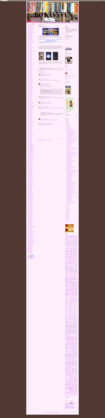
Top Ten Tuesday (74, 381)
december (68, 125)
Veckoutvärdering (71, 389)
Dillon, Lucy (30, 74)
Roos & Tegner (73, 366)
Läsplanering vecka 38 (69, 173)
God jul (76, 276)
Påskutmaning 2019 (73, 358)
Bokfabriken (68, 251)
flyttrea (67, 273)
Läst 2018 (50, 22)
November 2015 (67, 344)
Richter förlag (69, 366)
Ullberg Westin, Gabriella (32, 231)
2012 (66, 221)
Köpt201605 (75, 308)
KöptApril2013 (70, 317)
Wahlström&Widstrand (68, 392)
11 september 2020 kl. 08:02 (48, 112)
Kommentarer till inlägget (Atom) (46, 140)
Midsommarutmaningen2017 (68, 336)
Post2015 (74, 354)
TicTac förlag (71, 379)
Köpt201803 (70, 312)
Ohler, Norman (30, 180)
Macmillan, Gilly (31, 160)
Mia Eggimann (42, 123)
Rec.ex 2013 (75, 361)
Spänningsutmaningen (67, 374)
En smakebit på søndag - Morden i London (72, 192)
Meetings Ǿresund (73, 334)
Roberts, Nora (30, 191)
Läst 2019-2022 (54, 22)
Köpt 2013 (76, 300)
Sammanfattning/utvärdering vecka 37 (71, 172)
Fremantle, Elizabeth (31, 89)
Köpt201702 (75, 310)
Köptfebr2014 (66, 318)
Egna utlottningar (67, 266)
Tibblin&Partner (67, 379)
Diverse (75, 264)
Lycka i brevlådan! (69, 146)
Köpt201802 (66, 312)
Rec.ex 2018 (72, 362)
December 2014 (74, 262)
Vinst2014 (71, 390)
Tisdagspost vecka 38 (69, 169)
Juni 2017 (70, 294)
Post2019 (68, 356)
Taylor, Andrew (30, 222)
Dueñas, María (30, 77)
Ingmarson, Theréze (31, 112)
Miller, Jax (30, 166)
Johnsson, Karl (30, 124)
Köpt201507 (75, 306)
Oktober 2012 (70, 346)
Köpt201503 (75, 305)
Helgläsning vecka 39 (69, 141)
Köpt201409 (70, 304)
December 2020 (74, 263)
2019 (66, 213)
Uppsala (73, 75)
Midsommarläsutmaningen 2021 (69, 335)
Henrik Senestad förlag (73, 280)
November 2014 (74, 343)
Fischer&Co (70, 272)
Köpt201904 (75, 313)
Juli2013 (66, 292)
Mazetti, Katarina (31, 163)
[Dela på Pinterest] (50, 68)
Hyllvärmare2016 (67, 285)
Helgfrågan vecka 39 (69, 144)
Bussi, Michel (30, 49)
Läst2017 (47, 22)
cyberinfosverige (66, 261)
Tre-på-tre (72, 382)
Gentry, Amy (30, 91)
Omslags (69, 350)
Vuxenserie (66, 391)
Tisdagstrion (75, 380)
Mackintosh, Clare (31, 159)
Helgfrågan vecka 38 (69, 162)
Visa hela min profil (67, 32)
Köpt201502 (70, 305)
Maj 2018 (71, 330)
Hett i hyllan (67, 281)
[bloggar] (66, 405)
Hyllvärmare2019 (73, 286)
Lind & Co (67, 321)
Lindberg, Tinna (30, 148)
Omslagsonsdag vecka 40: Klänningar (71, 131)
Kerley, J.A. (30, 129)
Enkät (70, 267)
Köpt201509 (70, 307)
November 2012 (68, 343)
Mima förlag (73, 336)
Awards (66, 247)
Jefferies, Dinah (30, 119)
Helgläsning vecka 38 (69, 158)
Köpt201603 (66, 308)
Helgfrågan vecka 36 (69, 198)
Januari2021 (76, 290)
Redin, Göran (30, 186)
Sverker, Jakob (30, 218)
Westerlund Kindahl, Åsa (31, 242)
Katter (73, 298)
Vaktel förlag (66, 385)
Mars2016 (66, 333)
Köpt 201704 (67, 301)
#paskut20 (74, 235)
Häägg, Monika (30, 110)
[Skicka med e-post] (47, 68)
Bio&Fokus (75, 248)
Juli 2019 (71, 291)
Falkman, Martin (31, 83)
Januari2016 (67, 289)
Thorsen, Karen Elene (31, 226)
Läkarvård (69, 323)
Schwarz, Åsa (30, 206)
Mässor (69, 340)
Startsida (51, 138)
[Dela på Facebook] (49, 68)
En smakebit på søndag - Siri (70, 157)
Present (73, 357)
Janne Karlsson (67, 288)
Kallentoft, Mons (31, 125)
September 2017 (73, 369)
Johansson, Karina (31, 123)
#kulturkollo (71, 235)
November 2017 (73, 344)
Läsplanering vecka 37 (69, 191)
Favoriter (66, 269)
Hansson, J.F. (30, 98)
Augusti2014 (75, 244)
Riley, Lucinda (30, 190)
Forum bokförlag (73, 273)
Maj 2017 (67, 330)
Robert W (42, 83)
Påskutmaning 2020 (67, 359)
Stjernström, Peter (31, 215)
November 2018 (67, 345)
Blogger (58, 412)
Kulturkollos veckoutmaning (73, 299)
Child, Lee (30, 55)
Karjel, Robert (30, 126)
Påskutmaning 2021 (73, 359)
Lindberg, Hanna (31, 147)
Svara (41, 76)
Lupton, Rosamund (31, 154)
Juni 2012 (71, 293)
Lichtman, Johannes (31, 144)
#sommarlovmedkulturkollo (71, 236)
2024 (66, 119)
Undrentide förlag (74, 383)
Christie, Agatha (30, 56)
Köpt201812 (66, 313)
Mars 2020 (73, 332)
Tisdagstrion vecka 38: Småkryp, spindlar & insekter (72, 171)
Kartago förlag (66, 298)
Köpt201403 (70, 303)
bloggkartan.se (67, 76)
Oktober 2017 (68, 347)
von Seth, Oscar (30, 235)
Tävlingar (69, 383)
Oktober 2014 (75, 346)
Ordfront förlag (74, 351)
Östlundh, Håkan (31, 252)
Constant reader (67, 260)
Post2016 (66, 355)
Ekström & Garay (74, 266)
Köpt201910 (74, 314)
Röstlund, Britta (30, 197)
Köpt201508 (66, 307)
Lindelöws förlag (71, 321)
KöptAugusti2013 (74, 317)
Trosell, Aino (30, 229)
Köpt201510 (75, 307)
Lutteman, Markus (31, 155)
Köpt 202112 (66, 302)
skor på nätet (69, 405)
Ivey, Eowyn (30, 113)
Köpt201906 (66, 314)
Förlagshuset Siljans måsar (68, 276)
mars (67, 209)
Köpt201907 (70, 314)
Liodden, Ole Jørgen (31, 152)
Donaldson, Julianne (31, 76)
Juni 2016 (66, 294)
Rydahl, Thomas (30, 195)
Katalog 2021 (70, 298)
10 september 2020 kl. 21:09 (48, 74)
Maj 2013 (69, 329)
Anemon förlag (70, 239)
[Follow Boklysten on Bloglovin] (68, 53)
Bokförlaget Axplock (74, 251)
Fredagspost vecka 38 (69, 159)
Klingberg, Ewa (30, 130)
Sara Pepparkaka (43, 112)
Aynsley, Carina (30, 33)
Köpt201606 (66, 309)
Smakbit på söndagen (71, 372)
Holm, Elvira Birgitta (31, 106)
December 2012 (68, 262)
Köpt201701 (70, 310)
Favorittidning (68, 168)
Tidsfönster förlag (67, 380)
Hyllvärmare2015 (74, 284)
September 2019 (73, 370)
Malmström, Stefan (31, 161)
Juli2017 (67, 293)
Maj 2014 (72, 329)
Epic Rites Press (74, 267)
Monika (41, 106)
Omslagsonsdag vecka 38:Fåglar (70, 166)
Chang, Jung (30, 53)
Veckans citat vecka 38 (69, 161)
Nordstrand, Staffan (31, 179)
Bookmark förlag (67, 258)
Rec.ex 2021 (74, 363)
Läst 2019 (66, 327)
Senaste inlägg (40, 138)
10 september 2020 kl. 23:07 (46, 96)
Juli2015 (73, 292)
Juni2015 (66, 295)
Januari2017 (71, 289)
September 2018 (67, 370)
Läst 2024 (62, 22)
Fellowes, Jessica (31, 85)
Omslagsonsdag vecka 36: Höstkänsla (71, 201)
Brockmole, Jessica (31, 47)
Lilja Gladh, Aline (31, 146)
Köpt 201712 (71, 301)
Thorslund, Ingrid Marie (31, 227)
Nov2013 (72, 342)
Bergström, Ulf (30, 38)
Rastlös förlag (75, 360)
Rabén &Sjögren (72, 360)
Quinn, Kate (30, 185)
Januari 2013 (71, 288)
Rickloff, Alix (30, 189)
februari (68, 210)
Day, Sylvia (30, 71)
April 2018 (75, 240)
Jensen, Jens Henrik (31, 121)
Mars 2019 (69, 332)
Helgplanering (74, 279)
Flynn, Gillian (30, 88)
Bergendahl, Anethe (31, 36)
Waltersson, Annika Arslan (32, 236)
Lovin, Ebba (30, 153)
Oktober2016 (71, 349)
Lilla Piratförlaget (75, 320)
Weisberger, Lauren (31, 240)
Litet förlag (75, 321)
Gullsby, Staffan (30, 95)
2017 (66, 215)
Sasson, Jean (30, 203)
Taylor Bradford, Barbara (31, 221)
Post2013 (66, 354)
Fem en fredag (75, 271)
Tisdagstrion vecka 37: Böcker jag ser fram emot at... (72, 187)
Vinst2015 (75, 390)
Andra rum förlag (73, 238)
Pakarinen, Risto (30, 183)
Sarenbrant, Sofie (31, 202)
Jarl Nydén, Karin (31, 117)
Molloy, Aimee (30, 169)
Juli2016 (76, 292)
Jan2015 (76, 287)
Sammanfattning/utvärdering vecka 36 (71, 190)
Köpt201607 (70, 309)
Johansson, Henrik (31, 122)
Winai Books (70, 393)
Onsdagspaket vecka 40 (69, 129)
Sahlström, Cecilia (31, 198)
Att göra (73, 242)
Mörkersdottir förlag (73, 340)
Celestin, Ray (30, 52)
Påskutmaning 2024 (67, 360)
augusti (68, 204)
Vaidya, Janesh (30, 232)
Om (29, 22)
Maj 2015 (76, 329)
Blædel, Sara (30, 41)
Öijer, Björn (30, 251)
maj (67, 207)
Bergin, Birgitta (30, 37)
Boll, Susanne (30, 43)
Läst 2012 (67, 325)
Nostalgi (69, 342)
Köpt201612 (66, 310)
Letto (71, 320)
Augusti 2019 (66, 244)
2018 (66, 214)
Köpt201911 (66, 315)
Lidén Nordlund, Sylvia (31, 145)
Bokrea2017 (75, 256)
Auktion (71, 246)
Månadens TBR (75, 338)
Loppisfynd (66, 322)
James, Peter (30, 115)
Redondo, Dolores (31, 187)
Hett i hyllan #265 (69, 181)
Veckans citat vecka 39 (69, 143)
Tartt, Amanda (30, 220)
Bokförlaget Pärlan (72, 253)
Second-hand (66, 367)
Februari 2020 (74, 270)
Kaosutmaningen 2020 (73, 296)
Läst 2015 (40, 22)
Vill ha (76, 389)
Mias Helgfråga (43, 37)
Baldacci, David (30, 35)
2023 (66, 120)
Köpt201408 (66, 304)
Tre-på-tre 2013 (75, 382)
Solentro (66, 373)
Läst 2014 (37, 22)
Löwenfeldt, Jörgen (31, 157)
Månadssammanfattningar (70, 339)
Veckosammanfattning (69, 388)
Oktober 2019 (67, 348)
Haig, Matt (30, 96)
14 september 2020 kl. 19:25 (47, 123)
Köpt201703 (66, 311)
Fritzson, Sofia (30, 90)
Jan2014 (73, 287)
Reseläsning (74, 365)
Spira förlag (74, 373)
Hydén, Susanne (30, 107)
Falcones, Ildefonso (31, 82)
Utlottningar (67, 384)
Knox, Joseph (30, 131)
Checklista (76, 259)
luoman (54, 412)
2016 (66, 216)
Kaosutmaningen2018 (73, 297)
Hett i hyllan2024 (74, 282)
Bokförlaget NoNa (67, 252)
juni (67, 206)
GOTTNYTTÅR (67, 277)
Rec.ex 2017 (66, 362)
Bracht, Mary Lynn (31, 46)
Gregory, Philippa (31, 93)
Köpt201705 (70, 311)
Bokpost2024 (67, 255)
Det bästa (71, 264)
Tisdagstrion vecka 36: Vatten (70, 202)
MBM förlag (66, 334)
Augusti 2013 (69, 243)
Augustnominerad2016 (67, 246)
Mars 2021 (76, 332)
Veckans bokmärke (74, 385)
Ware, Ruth (30, 237)
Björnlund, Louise (31, 40)
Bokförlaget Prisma (67, 253)
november (68, 126)
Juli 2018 (67, 291)
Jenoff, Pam (30, 120)
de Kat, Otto (30, 72)
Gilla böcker (73, 276)
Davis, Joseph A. (31, 70)
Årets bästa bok (73, 394)
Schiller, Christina (31, 205)
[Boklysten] (66, 66)
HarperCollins (71, 278)
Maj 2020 (66, 331)
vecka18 (70, 385)
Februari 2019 (69, 270)
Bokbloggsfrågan (67, 250)
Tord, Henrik (30, 228)
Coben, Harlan (30, 60)
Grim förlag (75, 277)
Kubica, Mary (30, 133)
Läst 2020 (71, 327)
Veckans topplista (74, 386)
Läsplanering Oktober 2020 (70, 130)
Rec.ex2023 (75, 364)
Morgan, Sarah (30, 170)
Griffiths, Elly (30, 94)
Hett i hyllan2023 (68, 282)
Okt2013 (66, 346)
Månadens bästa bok (73, 337)
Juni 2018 (74, 294)
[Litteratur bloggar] (72, 407)
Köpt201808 (75, 312)
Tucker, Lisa (30, 230)
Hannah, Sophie (30, 97)
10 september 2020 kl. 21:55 (49, 90)
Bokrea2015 (66, 256)
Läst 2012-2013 (33, 22)
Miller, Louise (30, 167)
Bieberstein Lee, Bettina (31, 39)
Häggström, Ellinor (31, 109)
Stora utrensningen (75, 375)
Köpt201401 (75, 302)
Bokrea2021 (73, 257)
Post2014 (70, 354)
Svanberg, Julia (30, 217)
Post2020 (74, 356)
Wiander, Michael (31, 243)
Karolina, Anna (30, 127)
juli (67, 205)
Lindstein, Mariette (31, 151)
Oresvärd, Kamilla (31, 181)
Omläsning (75, 349)
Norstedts (66, 342)
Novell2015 (76, 342)
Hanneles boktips (43, 74)
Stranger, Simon (30, 216)
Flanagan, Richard (31, 87)
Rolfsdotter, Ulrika (31, 194)
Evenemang (66, 268)
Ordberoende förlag (70, 351)
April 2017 (71, 240)
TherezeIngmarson (75, 378)
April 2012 (67, 240)
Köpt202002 (74, 315)
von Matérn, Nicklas (31, 234)
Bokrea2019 (66, 257)
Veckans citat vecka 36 (69, 197)
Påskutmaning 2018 (67, 358)
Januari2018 (75, 289)
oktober (68, 127)
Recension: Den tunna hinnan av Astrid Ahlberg (71, 153)
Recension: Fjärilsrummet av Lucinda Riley (72, 182)
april (67, 208)
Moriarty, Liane (30, 171)
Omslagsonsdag (74, 350)
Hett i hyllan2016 (75, 281)
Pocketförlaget (67, 353)
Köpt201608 (75, 309)
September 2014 (73, 368)
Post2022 (70, 357)
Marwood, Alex (30, 162)
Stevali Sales (66, 375)
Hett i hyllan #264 (69, 199)
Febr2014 (70, 269)
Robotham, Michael (31, 192)
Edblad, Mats (30, 78)
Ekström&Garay (66, 267)
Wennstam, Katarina (31, 241)
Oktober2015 (66, 349)
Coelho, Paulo (30, 61)
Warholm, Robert (31, 238)
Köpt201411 (75, 304)
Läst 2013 (72, 325)
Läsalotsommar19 (67, 324)
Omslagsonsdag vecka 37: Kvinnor (71, 183)
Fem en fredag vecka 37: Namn (70, 176)
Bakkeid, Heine (30, 34)
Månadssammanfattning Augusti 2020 (71, 140)
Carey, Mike (30, 50)
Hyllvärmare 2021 (68, 284)
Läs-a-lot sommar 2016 (73, 323)
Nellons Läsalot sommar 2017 (72, 341)
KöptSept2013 (75, 319)
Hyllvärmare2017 (73, 285)
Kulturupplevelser (68, 300)
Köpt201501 (66, 305)
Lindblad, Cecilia (31, 149)
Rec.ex (71, 361)
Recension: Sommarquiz (69, 185)
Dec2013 (76, 261)
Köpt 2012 (72, 300)
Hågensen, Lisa (30, 108)
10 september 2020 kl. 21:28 (46, 83)
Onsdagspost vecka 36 (69, 200)
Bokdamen (42, 96)
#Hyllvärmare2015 (67, 235)
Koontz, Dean (30, 132)
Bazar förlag (66, 248)
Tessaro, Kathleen (31, 224)
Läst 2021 (76, 327)
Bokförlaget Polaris (73, 252)
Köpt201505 (70, 306)
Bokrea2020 (70, 257)
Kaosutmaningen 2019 (67, 296)
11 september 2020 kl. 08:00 (46, 106)
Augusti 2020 (71, 244)
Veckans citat (68, 386)
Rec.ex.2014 (70, 364)
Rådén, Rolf (30, 196)
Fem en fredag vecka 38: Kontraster (71, 160)
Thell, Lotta (30, 225)
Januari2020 (72, 290)
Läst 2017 (69, 326)
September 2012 (67, 368)
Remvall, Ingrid (30, 188)
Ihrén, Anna (30, 111)
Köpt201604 (70, 308)
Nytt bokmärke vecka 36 (69, 193)
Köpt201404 (75, 303)
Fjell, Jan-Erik (30, 86)
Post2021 (66, 357)
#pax (76, 235)
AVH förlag (75, 246)
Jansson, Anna (30, 116)
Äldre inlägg (61, 138)
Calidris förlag (68, 259)
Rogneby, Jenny (30, 193)
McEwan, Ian (30, 164)
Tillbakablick (71, 380)
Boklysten (32, 4)
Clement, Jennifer (31, 59)
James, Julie (30, 114)
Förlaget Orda (70, 275)
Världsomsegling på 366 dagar (72, 391)
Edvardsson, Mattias (31, 79)
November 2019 (73, 345)
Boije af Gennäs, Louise (31, 42)
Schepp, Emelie (30, 204)
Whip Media (73, 392)
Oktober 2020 (73, 348)
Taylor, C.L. (30, 223)
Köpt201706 (75, 311)
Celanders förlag (72, 259)
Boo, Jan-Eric (30, 45)
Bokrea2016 (71, 256)
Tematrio (71, 377)
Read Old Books (68, 361)
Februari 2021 (66, 271)
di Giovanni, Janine (31, 73)
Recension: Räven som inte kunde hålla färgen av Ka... (71, 189)
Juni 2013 (75, 293)
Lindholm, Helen (31, 150)
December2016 (66, 264)
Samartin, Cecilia (31, 199)
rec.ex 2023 (66, 364)
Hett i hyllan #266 (69, 163)
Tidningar (75, 379)
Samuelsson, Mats (31, 201)
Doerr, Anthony (30, 75)
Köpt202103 (71, 316)
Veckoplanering (71, 387)
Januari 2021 (76, 288)
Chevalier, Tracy (30, 54)
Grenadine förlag (71, 277)
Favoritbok (75, 268)
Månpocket (66, 340)
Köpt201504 (66, 306)
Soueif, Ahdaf (30, 214)
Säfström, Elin (30, 219)
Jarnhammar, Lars (31, 118)
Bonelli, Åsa (30, 44)
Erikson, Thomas (31, 81)
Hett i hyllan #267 (69, 145)
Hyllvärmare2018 (67, 286)
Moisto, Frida (30, 168)
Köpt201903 (70, 313)
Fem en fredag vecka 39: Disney (70, 142)
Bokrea (71, 255)
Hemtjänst (69, 280)
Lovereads (71, 322)
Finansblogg (29, 257)
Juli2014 (70, 292)
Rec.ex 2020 (70, 363)
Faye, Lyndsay (30, 84)
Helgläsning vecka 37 (69, 175)
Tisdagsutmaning (69, 381)
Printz (75, 357)
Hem (27, 22)
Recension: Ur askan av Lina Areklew (71, 167)
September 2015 (67, 369)
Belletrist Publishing (71, 248)
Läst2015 (74, 328)
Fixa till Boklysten (75, 272)
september (68, 128)
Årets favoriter (69, 22)
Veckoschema (66, 389)
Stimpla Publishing (71, 375)
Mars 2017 (73, 331)
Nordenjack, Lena (31, 178)
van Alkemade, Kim (31, 233)
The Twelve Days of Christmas (71, 378)
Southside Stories (70, 373)
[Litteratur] (29, 256)
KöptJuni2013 (74, 318)
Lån (66, 323)
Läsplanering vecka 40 (69, 136)
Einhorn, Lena (30, 80)
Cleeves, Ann (30, 58)
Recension (66, 365)
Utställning (75, 384)
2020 (66, 124)
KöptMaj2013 (66, 319)
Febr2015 (74, 269)
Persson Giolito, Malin (31, 184)
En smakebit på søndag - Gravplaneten (71, 174)
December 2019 (70, 263)
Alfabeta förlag (69, 238)
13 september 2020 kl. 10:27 (45, 118)
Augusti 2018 (74, 243)
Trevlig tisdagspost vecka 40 (70, 132)
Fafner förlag (70, 268)
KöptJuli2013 (70, 318)
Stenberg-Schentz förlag (74, 374)
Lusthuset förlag (75, 322)
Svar (41, 89)
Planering (74, 352)
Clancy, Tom (30, 57)
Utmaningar (65, 22)
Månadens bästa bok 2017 (68, 338)
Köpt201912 (70, 315)
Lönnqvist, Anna (31, 156)
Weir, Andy (30, 239)
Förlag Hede (66, 275)
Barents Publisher (74, 247)
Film (67, 272)
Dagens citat (71, 261)
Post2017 (71, 355)
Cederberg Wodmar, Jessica (32, 51)
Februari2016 (70, 271)
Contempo (71, 260)
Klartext (75, 298)
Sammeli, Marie (30, 200)
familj (72, 268)
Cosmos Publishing (74, 260)
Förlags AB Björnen (74, 275)
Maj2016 (70, 331)
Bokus (75, 257)
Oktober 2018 (74, 347)
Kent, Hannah (30, 128)
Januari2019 (67, 290)
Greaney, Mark (30, 92)
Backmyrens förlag (70, 247)
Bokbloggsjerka (75, 250)
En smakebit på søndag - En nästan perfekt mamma (72, 137)
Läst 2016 (44, 22)
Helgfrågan (42, 69)
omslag (66, 350)
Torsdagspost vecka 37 (69, 180)
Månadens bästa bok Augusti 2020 (71, 184)
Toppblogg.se (66, 406)
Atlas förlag (70, 242)
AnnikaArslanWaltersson (74, 239)
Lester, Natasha (30, 143)
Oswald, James (30, 182)
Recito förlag (70, 365)
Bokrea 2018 (74, 255)
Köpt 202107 (75, 301)
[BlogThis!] (48, 68)
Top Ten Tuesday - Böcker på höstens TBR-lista (72, 149)
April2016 (66, 242)
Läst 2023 (58, 22)
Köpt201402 (66, 303)
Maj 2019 (75, 330)
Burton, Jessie (30, 48)
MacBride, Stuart (31, 158)
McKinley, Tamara (31, 165)
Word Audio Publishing (74, 393)
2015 (66, 217)
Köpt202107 (66, 317)
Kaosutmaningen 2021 (67, 297)
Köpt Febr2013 (71, 302)
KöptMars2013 (70, 319)
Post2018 (76, 355)
